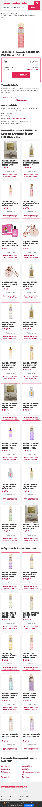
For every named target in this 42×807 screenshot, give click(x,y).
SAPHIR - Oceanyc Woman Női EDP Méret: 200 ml (10, 695)
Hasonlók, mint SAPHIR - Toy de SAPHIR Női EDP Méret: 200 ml (10, 628)
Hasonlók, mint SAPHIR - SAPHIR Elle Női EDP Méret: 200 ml (10, 338)
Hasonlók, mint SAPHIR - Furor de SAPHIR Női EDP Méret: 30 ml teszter (31, 419)
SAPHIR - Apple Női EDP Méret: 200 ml (31, 735)
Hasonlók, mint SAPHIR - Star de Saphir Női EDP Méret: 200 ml (10, 588)
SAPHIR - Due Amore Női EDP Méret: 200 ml (30, 655)
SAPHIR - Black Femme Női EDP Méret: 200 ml (29, 695)
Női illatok (19, 118)
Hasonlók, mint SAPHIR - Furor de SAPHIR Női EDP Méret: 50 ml (10, 459)
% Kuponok (22, 800)
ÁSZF (22, 797)
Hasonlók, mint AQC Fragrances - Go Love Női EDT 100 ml (31, 257)
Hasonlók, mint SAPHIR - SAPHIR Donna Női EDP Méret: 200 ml (31, 378)
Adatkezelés (30, 797)
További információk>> (8, 97)
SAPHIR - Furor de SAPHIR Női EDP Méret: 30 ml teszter (31, 406)
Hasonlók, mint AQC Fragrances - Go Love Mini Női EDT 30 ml (10, 297)
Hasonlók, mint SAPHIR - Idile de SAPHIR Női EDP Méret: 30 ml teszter (10, 500)
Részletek (19, 805)
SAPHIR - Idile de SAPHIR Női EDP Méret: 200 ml (9, 526)
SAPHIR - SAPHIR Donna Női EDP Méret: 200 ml (30, 365)
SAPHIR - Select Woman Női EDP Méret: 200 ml (9, 655)
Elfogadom (28, 805)
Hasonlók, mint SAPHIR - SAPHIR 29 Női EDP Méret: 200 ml (31, 628)
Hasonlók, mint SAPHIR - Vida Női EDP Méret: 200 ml (10, 750)
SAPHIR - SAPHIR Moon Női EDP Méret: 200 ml (30, 574)
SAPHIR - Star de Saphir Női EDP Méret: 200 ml (9, 574)
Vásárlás (23, 74)
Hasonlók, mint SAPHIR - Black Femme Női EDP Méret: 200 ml (31, 709)
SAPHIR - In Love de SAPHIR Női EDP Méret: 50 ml (10, 203)
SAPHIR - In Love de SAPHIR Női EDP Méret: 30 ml (31, 203)
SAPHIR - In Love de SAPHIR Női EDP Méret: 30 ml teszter (31, 164)
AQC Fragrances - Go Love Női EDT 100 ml (31, 243)
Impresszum (14, 797)
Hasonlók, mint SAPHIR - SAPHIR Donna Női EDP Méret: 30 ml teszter (31, 338)
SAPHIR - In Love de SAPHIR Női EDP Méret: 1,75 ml (10, 163)
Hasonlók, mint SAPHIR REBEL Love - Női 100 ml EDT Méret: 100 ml (10, 257)
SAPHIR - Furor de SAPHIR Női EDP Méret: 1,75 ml (10, 405)
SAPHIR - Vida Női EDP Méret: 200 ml (10, 735)
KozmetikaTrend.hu (14, 3)
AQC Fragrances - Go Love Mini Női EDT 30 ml (10, 284)
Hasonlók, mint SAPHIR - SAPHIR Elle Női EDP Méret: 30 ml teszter (31, 297)
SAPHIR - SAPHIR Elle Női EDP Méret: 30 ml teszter (30, 285)
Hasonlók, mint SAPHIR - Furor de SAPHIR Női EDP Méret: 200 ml (31, 459)
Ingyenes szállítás (32, 69)
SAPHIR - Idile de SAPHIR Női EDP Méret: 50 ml (30, 486)
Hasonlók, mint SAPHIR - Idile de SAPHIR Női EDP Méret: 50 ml (31, 500)
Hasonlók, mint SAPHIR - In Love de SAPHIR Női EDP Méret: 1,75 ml (10, 176)
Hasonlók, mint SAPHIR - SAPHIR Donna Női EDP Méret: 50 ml (10, 378)
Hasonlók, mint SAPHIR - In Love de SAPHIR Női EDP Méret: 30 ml (31, 217)
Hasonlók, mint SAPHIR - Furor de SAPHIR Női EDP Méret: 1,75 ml (10, 419)
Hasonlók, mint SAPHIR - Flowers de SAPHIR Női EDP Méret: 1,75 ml (31, 540)
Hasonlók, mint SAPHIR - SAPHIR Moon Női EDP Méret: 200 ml (31, 588)
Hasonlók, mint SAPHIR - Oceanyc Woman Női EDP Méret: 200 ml (10, 709)
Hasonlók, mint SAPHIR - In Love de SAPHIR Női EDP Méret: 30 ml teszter (31, 176)
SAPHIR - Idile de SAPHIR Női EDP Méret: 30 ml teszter (9, 487)
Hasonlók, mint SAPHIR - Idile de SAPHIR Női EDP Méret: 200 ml (10, 540)
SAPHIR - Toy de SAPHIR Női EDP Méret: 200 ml (9, 615)
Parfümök (11, 118)
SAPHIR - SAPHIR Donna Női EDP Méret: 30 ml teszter (30, 325)
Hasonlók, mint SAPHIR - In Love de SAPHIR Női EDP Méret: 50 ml (10, 217)
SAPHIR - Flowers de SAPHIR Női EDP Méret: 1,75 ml (31, 526)
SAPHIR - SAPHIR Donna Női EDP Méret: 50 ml (9, 365)
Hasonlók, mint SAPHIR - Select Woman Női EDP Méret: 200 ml (10, 669)
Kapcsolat (4, 797)
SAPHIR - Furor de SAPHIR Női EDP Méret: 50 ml (10, 445)
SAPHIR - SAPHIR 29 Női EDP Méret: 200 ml (31, 615)
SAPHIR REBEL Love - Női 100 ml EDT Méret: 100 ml (10, 243)
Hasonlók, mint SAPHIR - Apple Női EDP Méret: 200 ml (31, 750)
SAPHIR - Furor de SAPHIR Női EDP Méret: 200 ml (31, 445)
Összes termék (6, 800)
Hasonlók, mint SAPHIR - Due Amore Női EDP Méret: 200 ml (31, 669)
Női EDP (26, 118)
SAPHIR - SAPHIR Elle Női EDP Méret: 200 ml (9, 324)
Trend (14, 800)
